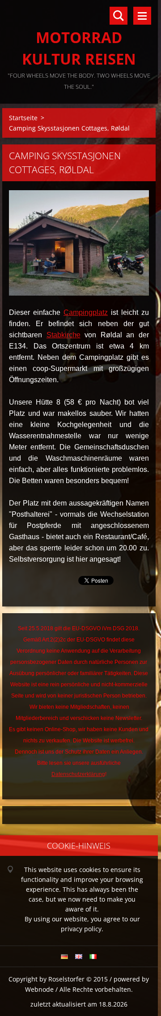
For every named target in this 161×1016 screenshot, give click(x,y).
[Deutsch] (64, 956)
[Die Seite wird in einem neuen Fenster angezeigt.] (79, 243)
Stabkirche (63, 335)
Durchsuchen (118, 16)
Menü (142, 16)
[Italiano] (93, 956)
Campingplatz (86, 312)
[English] (78, 956)
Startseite (23, 117)
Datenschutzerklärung (78, 774)
